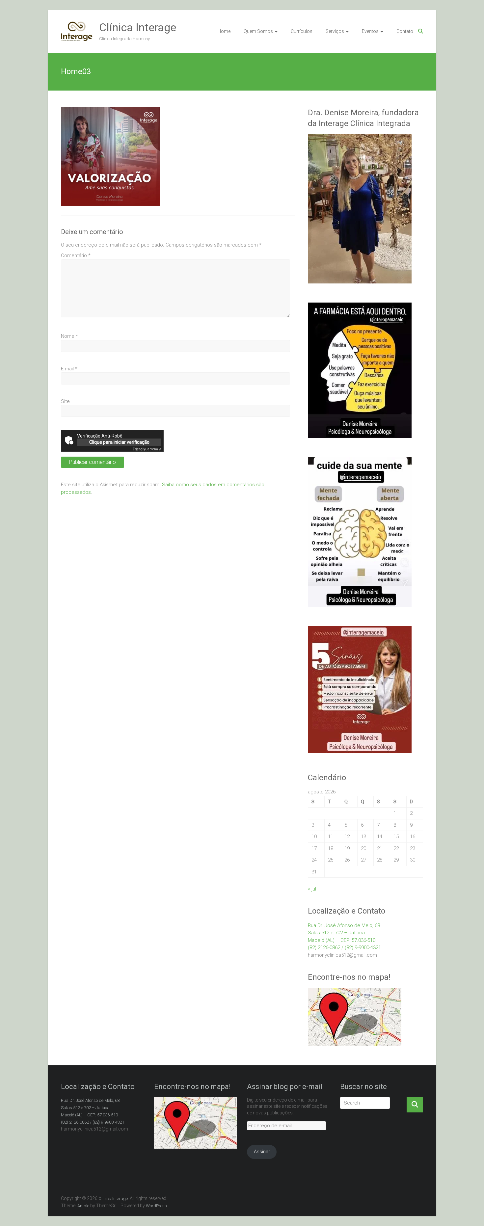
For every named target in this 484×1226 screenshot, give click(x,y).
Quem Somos (258, 31)
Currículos (301, 31)
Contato (404, 31)
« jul (312, 889)
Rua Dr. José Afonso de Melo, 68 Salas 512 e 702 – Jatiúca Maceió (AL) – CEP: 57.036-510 (344, 932)
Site (65, 401)
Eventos (370, 31)
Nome (69, 336)
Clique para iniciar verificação (119, 442)
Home (224, 31)
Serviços (335, 31)
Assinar (262, 1151)
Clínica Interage (137, 27)
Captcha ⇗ (147, 449)
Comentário (76, 255)
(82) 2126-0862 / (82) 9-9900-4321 (344, 947)
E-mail (69, 369)
